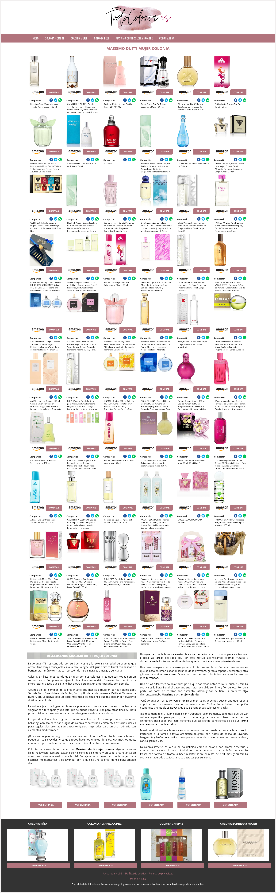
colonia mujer (79, 38)
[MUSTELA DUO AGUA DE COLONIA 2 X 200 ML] (193, 784)
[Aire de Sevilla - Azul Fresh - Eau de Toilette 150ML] (82, 131)
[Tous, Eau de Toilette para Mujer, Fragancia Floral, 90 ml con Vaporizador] (193, 309)
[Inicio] (138, 31)
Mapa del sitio (138, 879)
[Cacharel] (119, 131)
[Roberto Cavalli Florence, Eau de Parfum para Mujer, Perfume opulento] (156, 606)
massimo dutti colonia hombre (134, 38)
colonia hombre (54, 38)
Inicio (35, 38)
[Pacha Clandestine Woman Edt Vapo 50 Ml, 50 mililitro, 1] (193, 428)
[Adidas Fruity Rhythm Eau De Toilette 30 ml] (230, 72)
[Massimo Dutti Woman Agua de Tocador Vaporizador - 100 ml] (46, 72)
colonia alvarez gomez (104, 823)
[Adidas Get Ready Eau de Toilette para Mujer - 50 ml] (119, 428)
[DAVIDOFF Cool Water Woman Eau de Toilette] (193, 131)
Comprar (54, 92)
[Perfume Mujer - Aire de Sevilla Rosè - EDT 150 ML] (119, 72)
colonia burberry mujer (238, 823)
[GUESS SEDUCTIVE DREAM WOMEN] (193, 487)
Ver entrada (46, 804)
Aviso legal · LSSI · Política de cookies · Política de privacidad (138, 873)
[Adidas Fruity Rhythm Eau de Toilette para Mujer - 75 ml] (119, 250)
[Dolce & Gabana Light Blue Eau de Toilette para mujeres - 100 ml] (230, 606)
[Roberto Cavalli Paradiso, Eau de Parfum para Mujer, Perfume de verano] (46, 606)
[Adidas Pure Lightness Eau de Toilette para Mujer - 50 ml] (46, 487)
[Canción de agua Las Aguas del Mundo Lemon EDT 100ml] (119, 487)
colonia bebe (102, 38)
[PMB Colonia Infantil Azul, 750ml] (156, 784)
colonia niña (166, 38)
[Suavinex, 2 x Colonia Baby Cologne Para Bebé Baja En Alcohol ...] (46, 784)
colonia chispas (171, 823)
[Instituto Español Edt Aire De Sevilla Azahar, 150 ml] (46, 428)
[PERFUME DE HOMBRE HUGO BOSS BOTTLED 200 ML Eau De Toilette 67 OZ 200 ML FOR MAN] (230, 784)
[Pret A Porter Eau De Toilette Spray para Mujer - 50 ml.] (156, 72)
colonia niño (37, 823)
